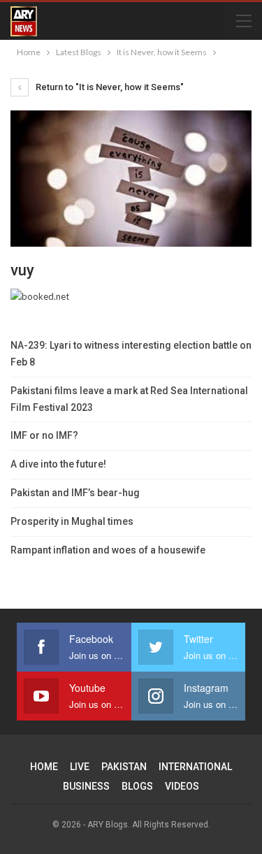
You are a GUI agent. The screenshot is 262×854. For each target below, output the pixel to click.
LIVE (79, 766)
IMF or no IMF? (44, 435)
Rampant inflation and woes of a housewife (107, 550)
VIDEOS (182, 786)
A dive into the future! (58, 464)
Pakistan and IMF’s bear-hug (75, 492)
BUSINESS (86, 786)
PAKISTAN (124, 766)
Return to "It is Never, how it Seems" (109, 87)
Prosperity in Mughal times (71, 521)
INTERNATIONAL (195, 766)
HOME (44, 766)
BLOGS (137, 786)
